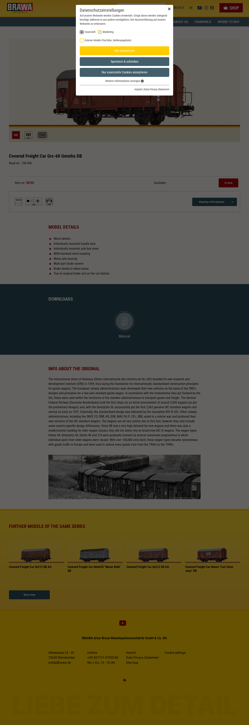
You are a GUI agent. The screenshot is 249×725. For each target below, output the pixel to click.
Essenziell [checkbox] (90, 31)
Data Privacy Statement (156, 89)
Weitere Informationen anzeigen (123, 81)
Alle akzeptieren (124, 51)
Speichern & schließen (125, 61)
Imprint (138, 89)
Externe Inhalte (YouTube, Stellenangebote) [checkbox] (108, 40)
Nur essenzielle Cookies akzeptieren (124, 72)
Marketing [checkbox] (108, 31)
